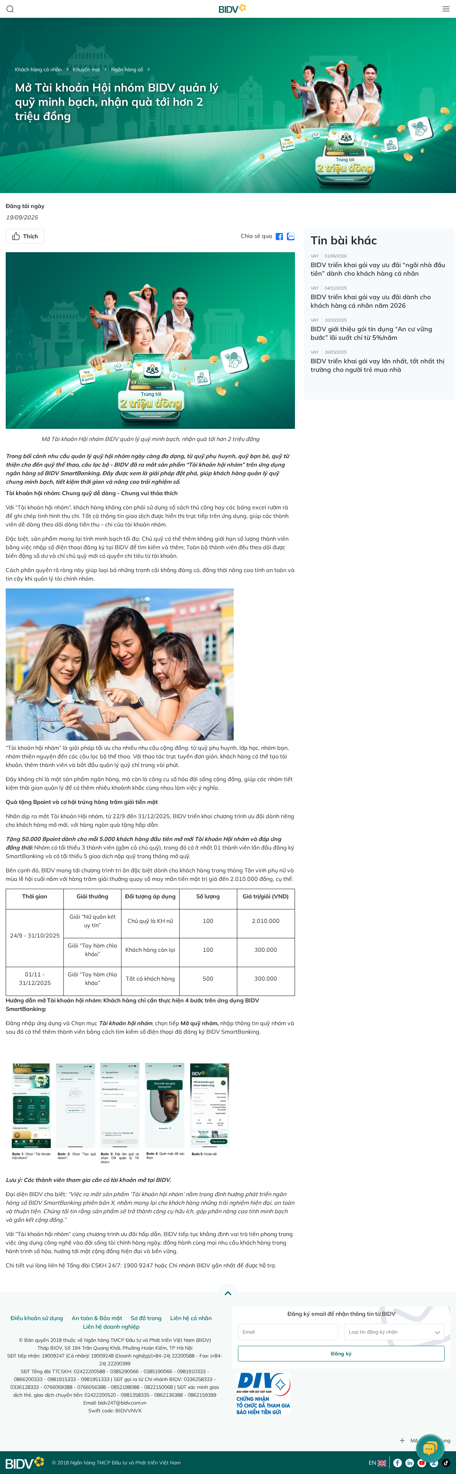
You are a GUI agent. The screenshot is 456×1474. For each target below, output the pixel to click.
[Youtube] (422, 1462)
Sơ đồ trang (146, 1318)
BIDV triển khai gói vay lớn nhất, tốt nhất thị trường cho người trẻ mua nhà (377, 365)
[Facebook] (397, 1462)
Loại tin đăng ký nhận (373, 1332)
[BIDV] (25, 1463)
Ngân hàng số (127, 69)
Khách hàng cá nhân (38, 69)
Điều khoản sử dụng (37, 1318)
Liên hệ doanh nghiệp (111, 1326)
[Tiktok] (446, 1462)
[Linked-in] (409, 1462)
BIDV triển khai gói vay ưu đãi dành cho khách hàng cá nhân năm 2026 (371, 301)
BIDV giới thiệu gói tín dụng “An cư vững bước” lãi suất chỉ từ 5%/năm (371, 333)
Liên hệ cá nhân (191, 1318)
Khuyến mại (86, 69)
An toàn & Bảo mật (97, 1318)
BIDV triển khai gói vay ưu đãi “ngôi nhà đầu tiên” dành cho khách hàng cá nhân (378, 269)
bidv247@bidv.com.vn (122, 1403)
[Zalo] (434, 1462)
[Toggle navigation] (446, 9)
